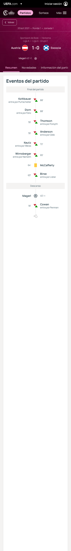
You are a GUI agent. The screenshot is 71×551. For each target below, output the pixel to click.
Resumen (11, 67)
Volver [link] (11, 22)
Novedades (29, 67)
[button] (60, 13)
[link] (25, 13)
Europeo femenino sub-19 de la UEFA (8, 12)
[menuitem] (26, 13)
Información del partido (56, 67)
